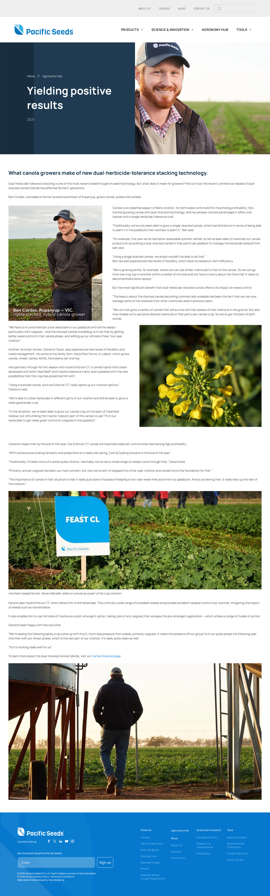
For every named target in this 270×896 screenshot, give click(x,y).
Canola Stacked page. (107, 656)
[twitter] (54, 842)
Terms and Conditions (62, 876)
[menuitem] (144, 8)
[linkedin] (60, 842)
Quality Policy (41, 876)
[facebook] (48, 842)
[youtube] (66, 842)
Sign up (105, 862)
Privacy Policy (24, 876)
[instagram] (72, 842)
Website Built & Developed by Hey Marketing (40, 879)
